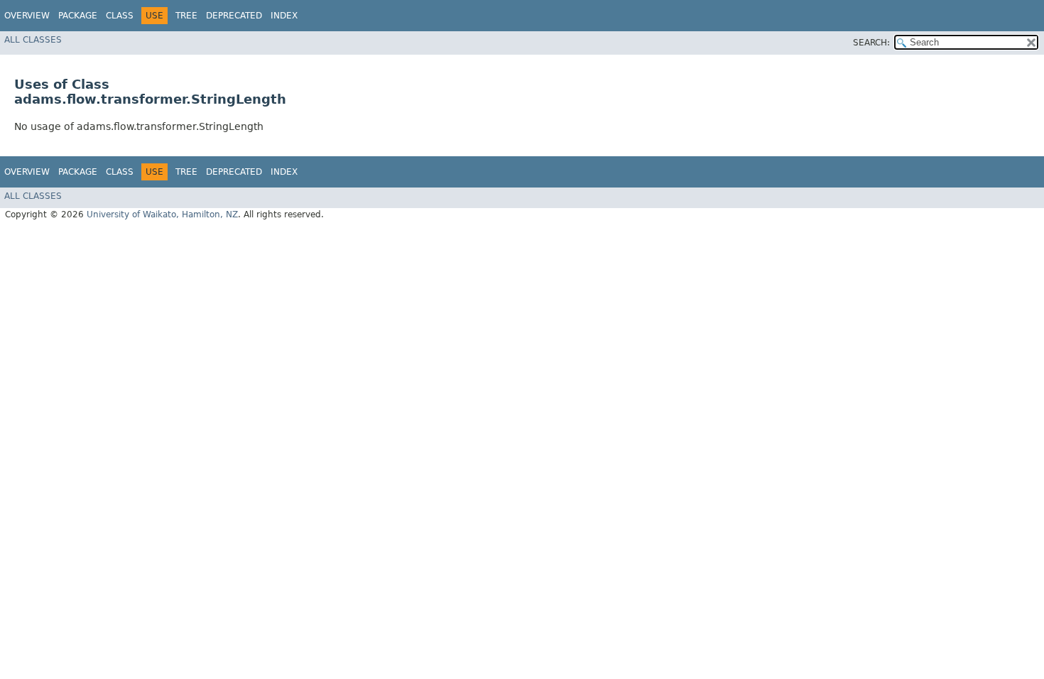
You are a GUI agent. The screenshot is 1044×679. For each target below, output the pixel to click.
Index (284, 16)
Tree (186, 16)
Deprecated (234, 16)
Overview (27, 16)
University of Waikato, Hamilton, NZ (162, 214)
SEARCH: (871, 43)
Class (120, 16)
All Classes (33, 40)
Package (77, 16)
